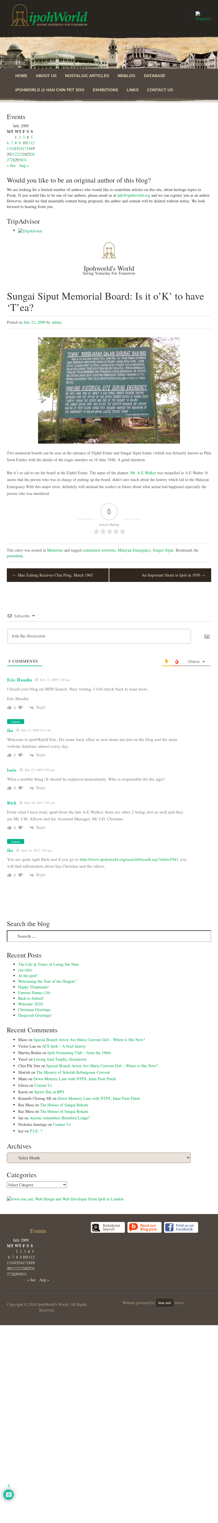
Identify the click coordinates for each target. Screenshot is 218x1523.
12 (33, 142)
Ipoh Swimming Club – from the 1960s (79, 1052)
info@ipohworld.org (133, 195)
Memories (55, 550)
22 (17, 154)
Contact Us (160, 90)
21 (13, 154)
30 (21, 159)
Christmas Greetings (34, 1009)
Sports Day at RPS (49, 1091)
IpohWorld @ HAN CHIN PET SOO (49, 90)
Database (154, 75)
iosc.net (164, 1303)
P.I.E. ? (36, 1131)
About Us (46, 75)
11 (29, 142)
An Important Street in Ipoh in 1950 (173, 575)
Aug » (24, 165)
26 (33, 154)
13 (9, 148)
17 (25, 148)
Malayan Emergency (134, 550)
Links (133, 90)
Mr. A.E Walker (143, 472)
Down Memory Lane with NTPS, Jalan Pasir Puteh (74, 1078)
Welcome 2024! (30, 1004)
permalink (15, 555)
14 (13, 148)
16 (21, 148)
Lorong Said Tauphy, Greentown (60, 1059)
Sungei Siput (163, 550)
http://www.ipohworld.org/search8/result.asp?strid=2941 (129, 859)
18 (29, 148)
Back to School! (31, 998)
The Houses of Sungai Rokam (64, 1104)
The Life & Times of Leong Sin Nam (48, 964)
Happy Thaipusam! (33, 987)
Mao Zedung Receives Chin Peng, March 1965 (53, 575)
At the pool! (28, 975)
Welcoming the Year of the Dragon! (47, 981)
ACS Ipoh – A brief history (64, 1046)
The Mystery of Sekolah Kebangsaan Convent (73, 1072)
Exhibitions (105, 90)
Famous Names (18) (34, 992)
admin (57, 322)
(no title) (25, 970)
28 (13, 159)
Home (21, 75)
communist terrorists (99, 550)
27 (9, 159)
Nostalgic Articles (87, 75)
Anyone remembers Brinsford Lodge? (60, 1117)
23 (21, 154)
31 (25, 159)
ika (10, 730)
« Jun (11, 165)
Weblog (126, 75)
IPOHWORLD (49, 15)
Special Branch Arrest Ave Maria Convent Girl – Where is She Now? (89, 1039)
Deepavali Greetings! (35, 1015)
